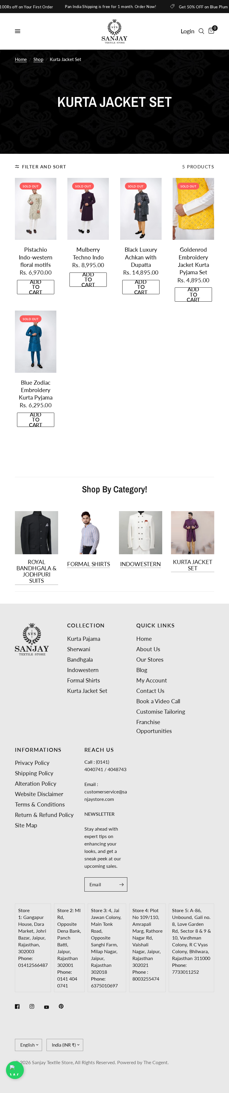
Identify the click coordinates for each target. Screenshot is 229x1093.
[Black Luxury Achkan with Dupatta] (141, 209)
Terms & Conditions (40, 804)
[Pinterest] (65, 1006)
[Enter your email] (121, 884)
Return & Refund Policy (44, 814)
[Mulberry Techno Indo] (88, 209)
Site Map (26, 825)
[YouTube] (50, 1007)
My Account (151, 680)
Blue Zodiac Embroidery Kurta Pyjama (35, 390)
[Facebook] (21, 1006)
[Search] (201, 31)
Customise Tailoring (160, 711)
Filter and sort (44, 166)
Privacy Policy (32, 762)
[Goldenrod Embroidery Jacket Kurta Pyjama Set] (193, 209)
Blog (141, 669)
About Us (148, 649)
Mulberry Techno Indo (88, 253)
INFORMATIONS (38, 750)
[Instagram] (36, 1006)
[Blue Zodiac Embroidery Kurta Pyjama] (35, 341)
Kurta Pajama (83, 638)
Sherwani (78, 649)
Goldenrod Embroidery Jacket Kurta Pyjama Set (193, 260)
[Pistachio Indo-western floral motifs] (35, 209)
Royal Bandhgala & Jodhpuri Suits (36, 571)
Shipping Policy (34, 773)
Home (21, 59)
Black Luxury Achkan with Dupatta (141, 257)
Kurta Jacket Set (192, 565)
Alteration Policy (35, 783)
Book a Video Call (158, 701)
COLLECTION (86, 625)
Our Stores (149, 659)
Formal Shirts (88, 564)
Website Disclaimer (39, 793)
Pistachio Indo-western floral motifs (35, 257)
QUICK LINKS (155, 625)
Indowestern (140, 564)
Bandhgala (80, 659)
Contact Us (150, 690)
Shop (38, 59)
